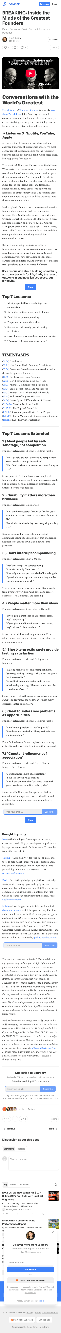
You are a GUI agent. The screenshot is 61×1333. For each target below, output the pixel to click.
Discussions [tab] (24, 1184)
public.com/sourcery (45, 937)
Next (51, 1128)
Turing (6, 858)
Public (5, 906)
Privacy (30, 1312)
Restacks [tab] (21, 1149)
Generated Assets (11, 910)
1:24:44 (6, 412)
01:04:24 (7, 404)
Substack (16, 1327)
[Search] (56, 1184)
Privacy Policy (30, 1292)
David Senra (8, 110)
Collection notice (50, 1312)
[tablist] (14, 1149)
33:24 (6, 389)
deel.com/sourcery (11, 900)
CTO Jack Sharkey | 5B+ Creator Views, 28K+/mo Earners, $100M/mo (21, 1205)
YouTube (47, 133)
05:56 (6, 369)
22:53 (6, 381)
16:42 (6, 377)
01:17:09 (7, 408)
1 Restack (31, 1109)
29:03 (6, 385)
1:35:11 (6, 420)
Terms (38, 1312)
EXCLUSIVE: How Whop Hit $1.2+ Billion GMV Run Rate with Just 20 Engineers (22, 1196)
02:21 (6, 365)
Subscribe (44, 4)
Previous (11, 1128)
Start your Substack (23, 1319)
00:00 (6, 361)
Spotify (32, 133)
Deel (4, 880)
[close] (53, 1232)
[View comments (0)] (15, 47)
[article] (30, 1203)
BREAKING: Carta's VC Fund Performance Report (18, 1222)
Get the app (44, 1319)
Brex (4, 839)
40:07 (6, 393)
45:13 (6, 396)
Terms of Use (44, 1287)
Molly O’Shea (15, 38)
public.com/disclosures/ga (42, 1048)
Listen (55, 39)
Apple (7, 137)
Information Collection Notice (35, 1289)
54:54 (6, 400)
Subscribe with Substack (32, 1280)
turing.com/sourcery (13, 873)
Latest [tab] (13, 1184)
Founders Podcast (29, 110)
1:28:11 (6, 416)
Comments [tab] (9, 1149)
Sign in (55, 4)
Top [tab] (5, 1184)
